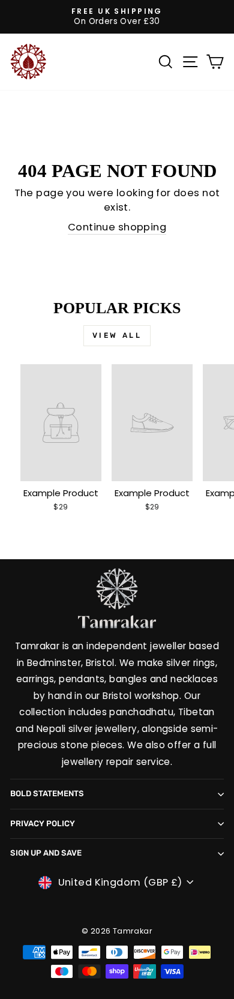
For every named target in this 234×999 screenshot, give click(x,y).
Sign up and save (46, 852)
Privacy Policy (42, 823)
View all (117, 335)
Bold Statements (47, 793)
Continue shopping (117, 227)
